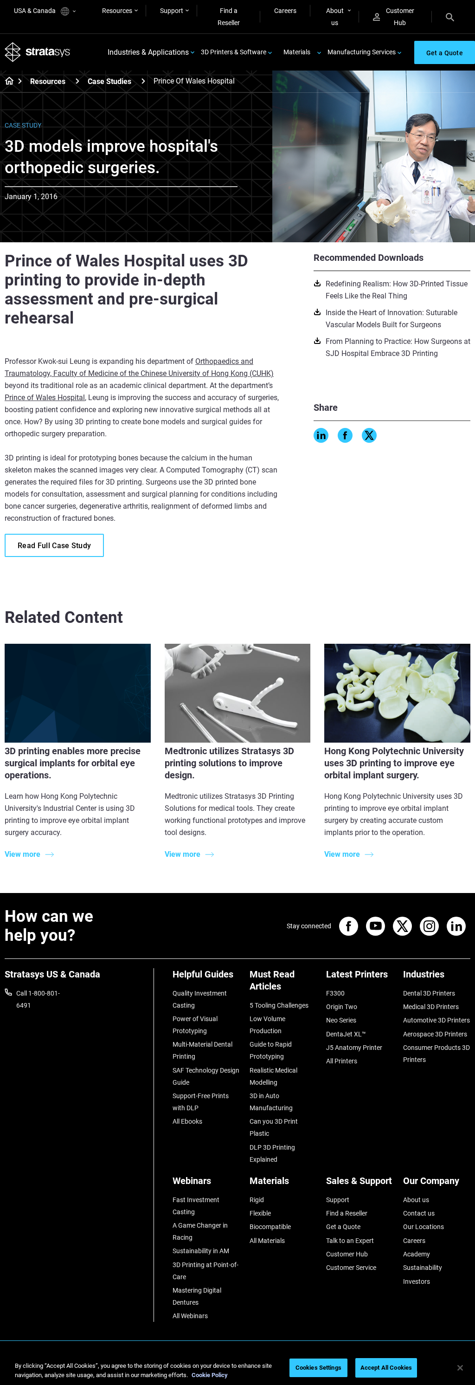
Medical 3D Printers (431, 1006)
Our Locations (423, 1226)
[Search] (450, 16)
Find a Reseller (229, 16)
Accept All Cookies (386, 1367)
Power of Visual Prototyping (195, 1025)
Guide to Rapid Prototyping (271, 1050)
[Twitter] (369, 435)
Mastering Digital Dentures (197, 1296)
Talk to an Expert (350, 1240)
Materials (296, 52)
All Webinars (190, 1316)
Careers (285, 10)
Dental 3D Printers (429, 993)
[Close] (460, 1368)
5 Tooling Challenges (279, 1005)
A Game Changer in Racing (200, 1231)
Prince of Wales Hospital (45, 397)
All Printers (341, 1061)
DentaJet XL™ (346, 1034)
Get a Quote (343, 1226)
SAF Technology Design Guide (206, 1076)
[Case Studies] (143, 81)
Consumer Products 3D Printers (436, 1053)
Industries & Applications (148, 52)
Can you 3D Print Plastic (274, 1127)
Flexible (260, 1213)
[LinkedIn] (321, 435)
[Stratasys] (38, 52)
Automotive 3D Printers (436, 1020)
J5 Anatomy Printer (354, 1047)
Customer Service (351, 1267)
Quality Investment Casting (200, 999)
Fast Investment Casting (196, 1206)
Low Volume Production (267, 1025)
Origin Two (341, 1006)
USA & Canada (35, 10)
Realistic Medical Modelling (273, 1076)
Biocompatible (270, 1226)
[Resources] (77, 81)
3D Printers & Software (233, 52)
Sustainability (422, 1267)
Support (171, 10)
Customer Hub (400, 16)
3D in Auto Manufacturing (271, 1102)
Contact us (419, 1213)
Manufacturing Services (361, 52)
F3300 (335, 993)
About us (335, 16)
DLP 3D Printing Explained (272, 1153)
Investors (416, 1281)
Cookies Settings (318, 1367)
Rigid (257, 1200)
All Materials (267, 1240)
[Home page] (6, 82)
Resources (117, 10)
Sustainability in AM (201, 1251)
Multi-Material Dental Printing (202, 1050)
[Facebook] (345, 435)
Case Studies (109, 81)
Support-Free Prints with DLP (201, 1102)
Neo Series (341, 1020)
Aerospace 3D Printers (435, 1034)
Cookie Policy (210, 1375)
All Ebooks (187, 1121)
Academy (416, 1254)
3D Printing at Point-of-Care (205, 1271)
